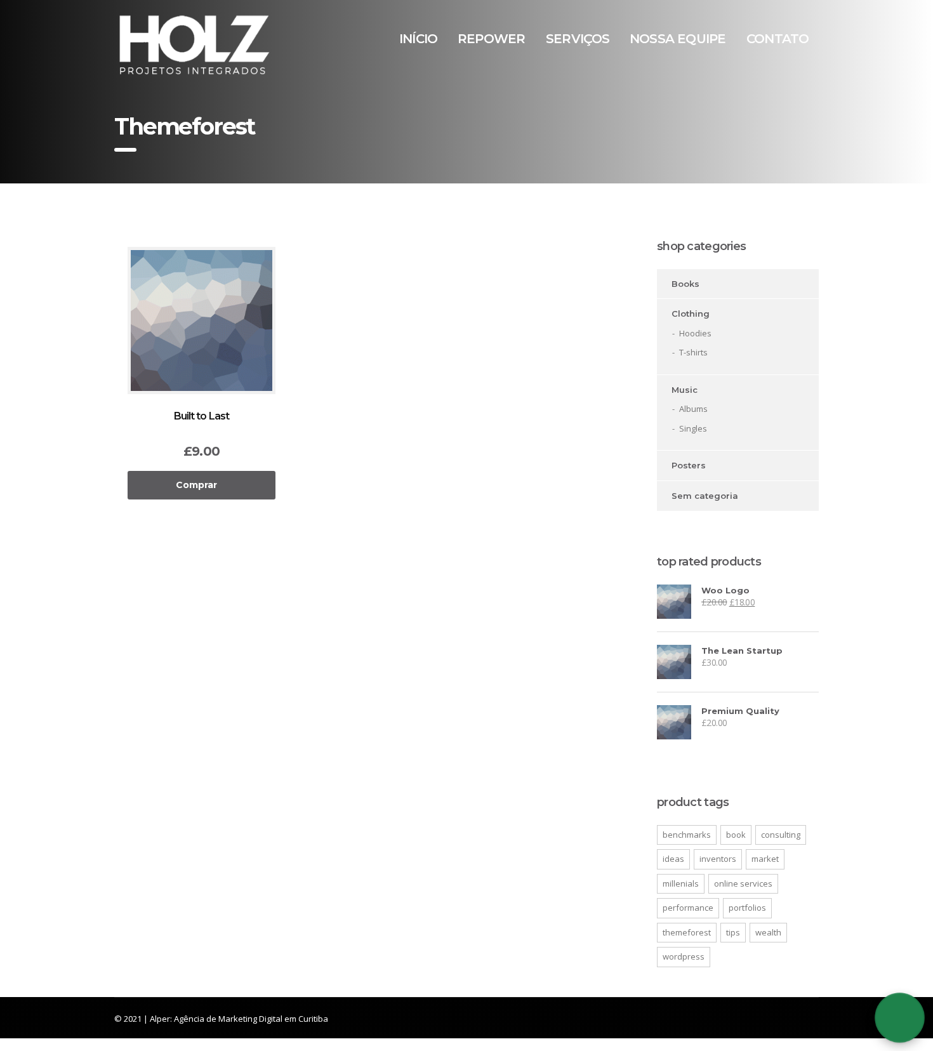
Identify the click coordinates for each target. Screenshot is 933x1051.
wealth (768, 932)
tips (733, 932)
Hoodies (695, 333)
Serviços (578, 38)
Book (736, 834)
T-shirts (693, 352)
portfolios (747, 907)
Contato (777, 38)
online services (743, 883)
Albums (693, 408)
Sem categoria (705, 496)
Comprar (196, 485)
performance (688, 907)
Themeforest (687, 932)
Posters (689, 465)
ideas (673, 858)
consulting (780, 834)
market (765, 858)
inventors (717, 858)
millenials (681, 883)
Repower (491, 38)
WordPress (684, 956)
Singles (693, 428)
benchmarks (687, 834)
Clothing (691, 313)
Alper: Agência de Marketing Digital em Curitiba (239, 1018)
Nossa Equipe (677, 38)
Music (685, 390)
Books (685, 284)
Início (418, 38)
